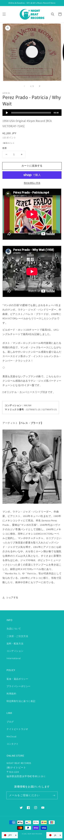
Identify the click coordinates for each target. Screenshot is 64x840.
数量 (4, 148)
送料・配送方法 (15, 643)
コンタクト (13, 743)
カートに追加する (32, 165)
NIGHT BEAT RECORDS (35, 834)
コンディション (15, 650)
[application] (32, 112)
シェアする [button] (12, 597)
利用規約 (11, 693)
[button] (4, 14)
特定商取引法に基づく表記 (21, 701)
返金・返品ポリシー (17, 678)
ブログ (10, 721)
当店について (14, 628)
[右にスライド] (39, 86)
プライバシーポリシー (19, 686)
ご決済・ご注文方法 (17, 636)
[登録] (53, 795)
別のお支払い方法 (32, 183)
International (14, 658)
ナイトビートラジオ (17, 729)
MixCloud (11, 736)
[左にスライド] (24, 86)
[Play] (7, 112)
